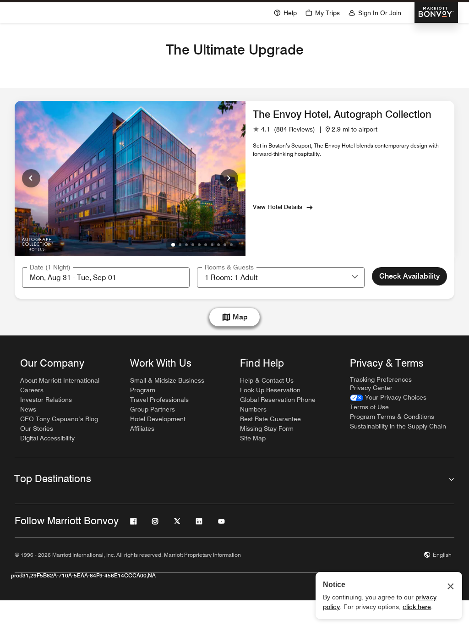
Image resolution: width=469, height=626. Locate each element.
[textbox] (106, 277)
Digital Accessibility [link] (47, 438)
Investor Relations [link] (46, 399)
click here (417, 606)
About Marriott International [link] (59, 380)
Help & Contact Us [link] (267, 380)
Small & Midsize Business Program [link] (167, 385)
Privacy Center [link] (371, 387)
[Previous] (31, 178)
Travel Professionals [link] (159, 399)
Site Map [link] (253, 438)
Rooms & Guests (229, 267)
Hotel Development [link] (157, 419)
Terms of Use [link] (369, 407)
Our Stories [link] (36, 428)
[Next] (229, 178)
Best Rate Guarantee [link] (270, 419)
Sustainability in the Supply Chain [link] (398, 426)
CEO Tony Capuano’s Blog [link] (59, 419)
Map (240, 317)
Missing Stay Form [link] (267, 428)
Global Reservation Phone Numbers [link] (278, 404)
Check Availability (409, 276)
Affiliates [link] (142, 428)
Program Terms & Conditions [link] (392, 416)
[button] (355, 277)
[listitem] (130, 178)
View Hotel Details (277, 206)
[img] (37, 242)
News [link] (28, 409)
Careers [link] (32, 390)
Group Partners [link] (152, 409)
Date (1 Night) (50, 267)
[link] (284, 129)
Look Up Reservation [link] (270, 390)
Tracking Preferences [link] (381, 379)
